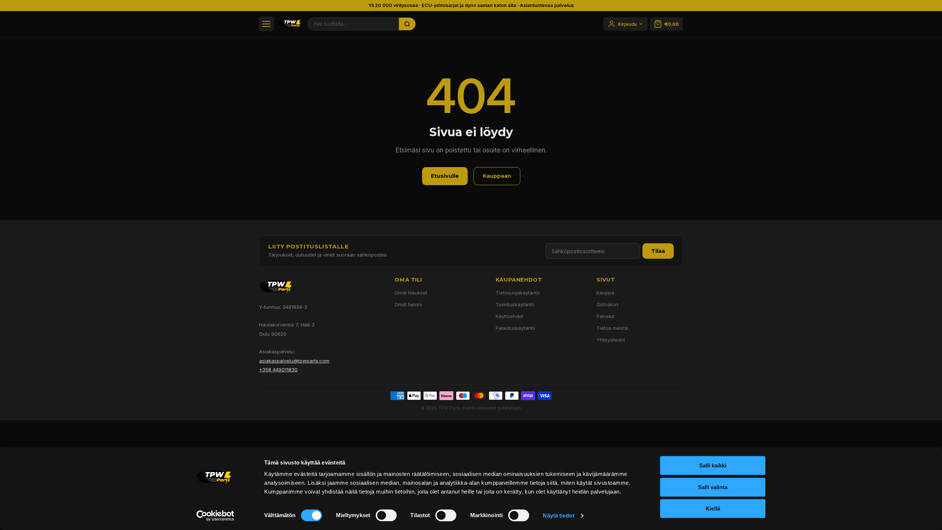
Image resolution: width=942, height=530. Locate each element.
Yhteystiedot (610, 340)
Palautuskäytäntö (515, 328)
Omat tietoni (408, 304)
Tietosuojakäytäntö (518, 293)
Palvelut (605, 316)
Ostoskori (607, 304)
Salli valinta (712, 487)
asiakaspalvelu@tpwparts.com (294, 361)
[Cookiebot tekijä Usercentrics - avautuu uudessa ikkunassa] (215, 515)
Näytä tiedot (558, 515)
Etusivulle (445, 176)
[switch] (386, 515)
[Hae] (407, 24)
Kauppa (605, 293)
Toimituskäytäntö (515, 304)
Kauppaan (497, 176)
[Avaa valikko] (266, 24)
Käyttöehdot (509, 316)
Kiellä (713, 508)
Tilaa (658, 251)
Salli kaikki (712, 465)
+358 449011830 (278, 369)
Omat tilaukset (410, 293)
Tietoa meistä (612, 328)
